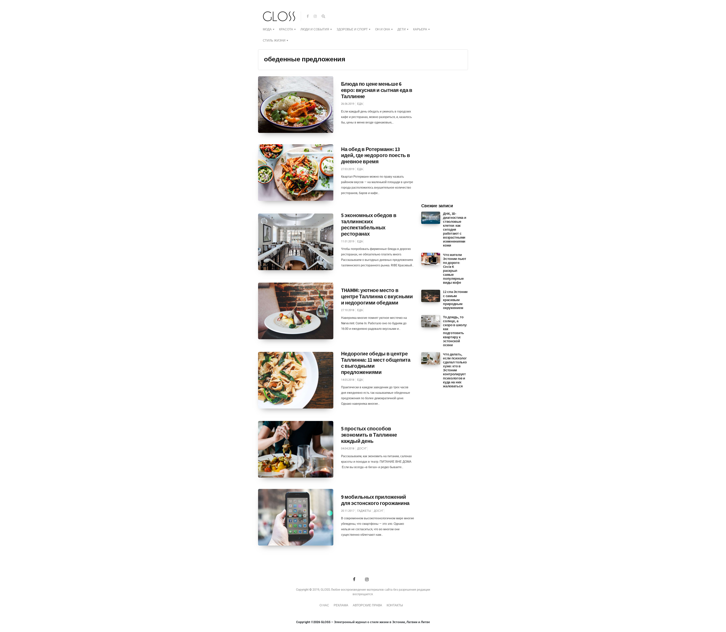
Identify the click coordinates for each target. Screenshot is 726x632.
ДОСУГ (362, 448)
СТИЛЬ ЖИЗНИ (274, 40)
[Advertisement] (449, 138)
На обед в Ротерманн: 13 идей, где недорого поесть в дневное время (375, 155)
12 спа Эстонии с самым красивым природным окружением (455, 300)
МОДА (267, 29)
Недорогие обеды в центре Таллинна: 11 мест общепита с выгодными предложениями (375, 362)
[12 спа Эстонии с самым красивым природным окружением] (430, 296)
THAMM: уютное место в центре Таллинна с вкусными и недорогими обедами (377, 296)
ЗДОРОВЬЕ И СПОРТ (352, 29)
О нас (324, 605)
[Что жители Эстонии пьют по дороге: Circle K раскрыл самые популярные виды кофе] (430, 258)
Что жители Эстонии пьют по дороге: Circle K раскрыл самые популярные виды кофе (454, 269)
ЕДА (360, 104)
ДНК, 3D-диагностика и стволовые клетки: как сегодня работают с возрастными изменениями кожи (454, 229)
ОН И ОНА (382, 29)
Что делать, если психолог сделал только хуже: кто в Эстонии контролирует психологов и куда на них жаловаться (455, 370)
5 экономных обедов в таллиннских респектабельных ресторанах (368, 224)
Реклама (341, 605)
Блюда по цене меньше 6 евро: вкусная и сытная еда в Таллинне (377, 89)
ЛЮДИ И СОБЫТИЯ (314, 29)
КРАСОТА (286, 29)
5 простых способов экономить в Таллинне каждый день (369, 434)
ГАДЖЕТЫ (364, 511)
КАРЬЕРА (420, 29)
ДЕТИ (401, 29)
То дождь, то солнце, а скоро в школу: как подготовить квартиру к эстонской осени (455, 331)
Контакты (395, 605)
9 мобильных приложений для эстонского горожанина (375, 499)
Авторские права (367, 605)
